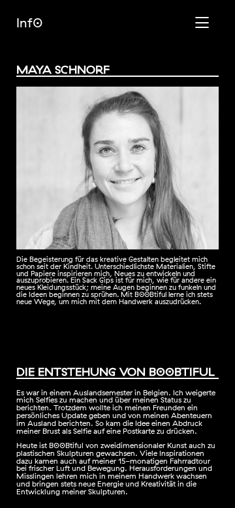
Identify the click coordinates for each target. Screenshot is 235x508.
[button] (205, 31)
